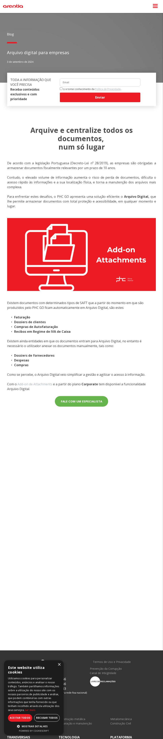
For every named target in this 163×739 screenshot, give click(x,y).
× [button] (59, 664)
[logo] (13, 6)
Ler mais (30, 710)
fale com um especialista (81, 401)
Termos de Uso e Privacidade (112, 662)
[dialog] (34, 697)
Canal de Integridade (103, 673)
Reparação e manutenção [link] (75, 723)
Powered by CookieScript (34, 730)
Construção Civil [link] (120, 723)
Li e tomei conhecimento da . (92, 89)
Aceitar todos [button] (20, 717)
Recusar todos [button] (46, 717)
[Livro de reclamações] (103, 681)
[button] (34, 726)
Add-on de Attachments (34, 384)
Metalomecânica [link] (121, 719)
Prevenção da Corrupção (106, 668)
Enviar (100, 97)
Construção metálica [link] (72, 719)
